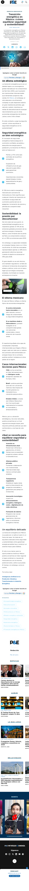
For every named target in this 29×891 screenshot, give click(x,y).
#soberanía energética (10, 622)
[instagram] (9, 854)
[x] (13, 854)
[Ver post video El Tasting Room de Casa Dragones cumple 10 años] (12, 703)
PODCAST (14, 871)
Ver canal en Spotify (14, 875)
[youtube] (19, 854)
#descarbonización (9, 604)
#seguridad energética (10, 619)
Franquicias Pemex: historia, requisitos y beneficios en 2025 (11, 743)
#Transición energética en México (13, 629)
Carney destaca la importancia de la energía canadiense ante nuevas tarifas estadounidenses (10, 683)
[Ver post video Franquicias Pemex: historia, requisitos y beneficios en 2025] (12, 732)
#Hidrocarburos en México (11, 612)
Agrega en (13, 77)
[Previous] (2, 817)
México (12, 98)
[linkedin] (16, 854)
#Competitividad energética (12, 601)
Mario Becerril (9, 739)
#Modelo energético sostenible (13, 615)
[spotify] (22, 854)
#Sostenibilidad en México (11, 626)
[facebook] (6, 854)
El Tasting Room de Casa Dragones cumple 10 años (10, 713)
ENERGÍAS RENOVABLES (14, 11)
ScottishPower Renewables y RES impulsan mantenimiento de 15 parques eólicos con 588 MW (12, 781)
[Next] (26, 817)
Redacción (16, 27)
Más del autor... (14, 655)
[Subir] (14, 861)
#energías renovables (10, 608)
